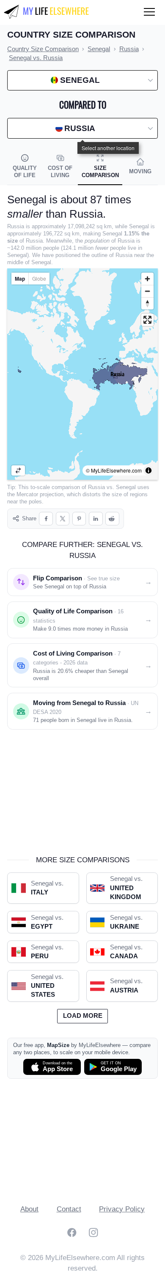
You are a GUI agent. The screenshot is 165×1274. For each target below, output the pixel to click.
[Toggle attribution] (148, 470)
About (29, 1209)
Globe (39, 278)
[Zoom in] (147, 279)
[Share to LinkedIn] (96, 519)
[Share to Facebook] (46, 519)
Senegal (126, 487)
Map (20, 278)
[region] (82, 374)
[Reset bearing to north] (147, 303)
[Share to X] (63, 519)
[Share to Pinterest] (79, 519)
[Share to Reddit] (112, 519)
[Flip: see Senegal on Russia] (18, 470)
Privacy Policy (122, 1209)
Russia (96, 487)
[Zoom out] (147, 291)
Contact (69, 1209)
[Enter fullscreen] (147, 320)
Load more (82, 1015)
